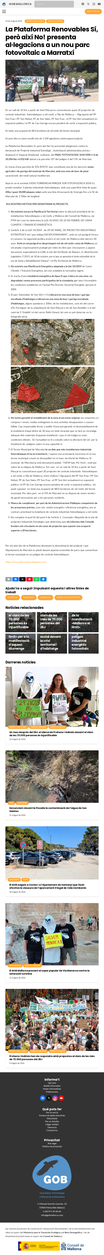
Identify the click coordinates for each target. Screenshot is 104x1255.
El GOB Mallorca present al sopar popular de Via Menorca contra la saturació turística (49, 972)
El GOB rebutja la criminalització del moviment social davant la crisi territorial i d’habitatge (51, 635)
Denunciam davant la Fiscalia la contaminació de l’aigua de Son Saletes (48, 809)
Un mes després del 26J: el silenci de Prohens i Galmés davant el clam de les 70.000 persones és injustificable (51, 734)
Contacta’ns (52, 1130)
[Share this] (15, 579)
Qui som (52, 1083)
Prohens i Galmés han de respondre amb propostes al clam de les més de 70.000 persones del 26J (52, 613)
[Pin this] (29, 579)
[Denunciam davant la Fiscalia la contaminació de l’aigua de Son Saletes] (52, 776)
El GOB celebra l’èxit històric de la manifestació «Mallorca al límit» (82, 617)
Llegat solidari (52, 1124)
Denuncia (52, 1127)
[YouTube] (99, 4)
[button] (4, 11)
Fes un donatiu (52, 1121)
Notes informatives (52, 1089)
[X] (88, 4)
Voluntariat (52, 1118)
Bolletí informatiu (52, 1086)
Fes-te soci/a (52, 1112)
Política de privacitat (52, 1146)
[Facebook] (83, 4)
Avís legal (52, 1143)
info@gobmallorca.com (52, 1215)
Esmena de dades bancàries (52, 1115)
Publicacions (52, 1092)
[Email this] (8, 579)
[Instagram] (93, 4)
